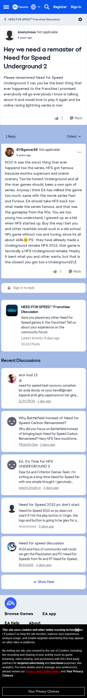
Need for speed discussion (41, 543)
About (35, 622)
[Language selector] (35, 7)
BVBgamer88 (27, 150)
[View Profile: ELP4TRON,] (11, 378)
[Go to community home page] (20, 6)
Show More (46, 582)
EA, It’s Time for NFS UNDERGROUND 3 (36, 464)
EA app (49, 613)
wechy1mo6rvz (30, 488)
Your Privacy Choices (43, 691)
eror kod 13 (28, 375)
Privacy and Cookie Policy (43, 671)
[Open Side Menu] (6, 6)
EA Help (12, 622)
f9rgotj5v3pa (28, 445)
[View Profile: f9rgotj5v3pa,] (11, 421)
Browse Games (19, 613)
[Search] (47, 7)
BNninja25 (26, 565)
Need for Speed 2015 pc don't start (49, 504)
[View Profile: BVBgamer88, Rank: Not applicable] (9, 152)
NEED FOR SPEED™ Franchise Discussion (34, 19)
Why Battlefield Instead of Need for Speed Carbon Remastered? (49, 420)
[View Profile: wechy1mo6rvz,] (11, 465)
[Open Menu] (80, 19)
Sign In (76, 7)
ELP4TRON (27, 401)
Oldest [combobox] (74, 136)
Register (60, 7)
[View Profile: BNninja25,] (11, 546)
